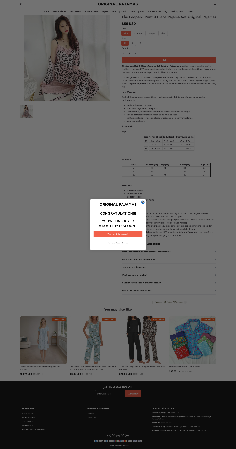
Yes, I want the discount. (118, 234)
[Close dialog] (142, 202)
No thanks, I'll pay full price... (118, 243)
